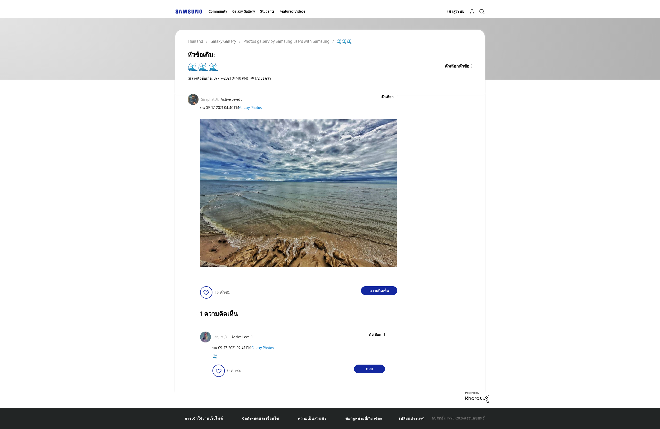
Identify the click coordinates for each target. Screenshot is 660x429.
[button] (389, 97)
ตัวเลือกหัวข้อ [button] (457, 66)
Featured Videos (292, 11)
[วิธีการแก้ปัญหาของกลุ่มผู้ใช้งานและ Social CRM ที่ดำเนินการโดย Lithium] (477, 396)
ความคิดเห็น (379, 291)
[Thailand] (188, 11)
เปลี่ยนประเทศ (411, 418)
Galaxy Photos (250, 108)
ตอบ (369, 369)
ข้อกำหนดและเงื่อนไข (260, 418)
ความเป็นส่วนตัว (312, 418)
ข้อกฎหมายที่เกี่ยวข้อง (363, 418)
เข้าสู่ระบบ (455, 11)
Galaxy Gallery (243, 11)
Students (267, 11)
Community (218, 11)
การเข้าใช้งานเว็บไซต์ (204, 418)
